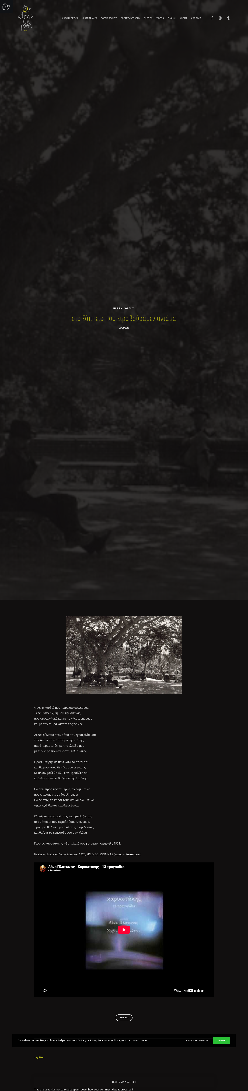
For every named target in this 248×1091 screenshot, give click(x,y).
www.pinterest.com (128, 854)
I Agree (221, 1040)
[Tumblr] (226, 18)
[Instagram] (218, 18)
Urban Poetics (124, 308)
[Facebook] (210, 18)
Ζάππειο (124, 1017)
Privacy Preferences (197, 1040)
